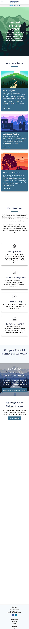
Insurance (14, 626)
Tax (14, 628)
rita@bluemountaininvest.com (14, 612)
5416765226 (16, 609)
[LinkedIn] (16, 615)
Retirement (14, 621)
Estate (14, 625)
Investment (14, 623)
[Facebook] (13, 615)
